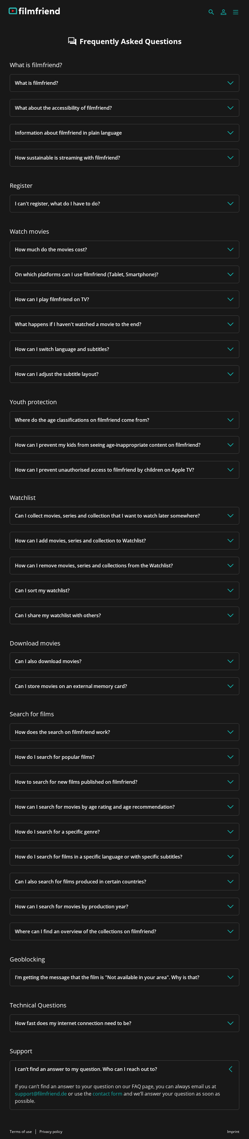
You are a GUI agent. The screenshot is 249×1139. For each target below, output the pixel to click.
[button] (236, 12)
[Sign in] (223, 12)
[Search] (211, 12)
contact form (107, 1093)
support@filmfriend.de (41, 1093)
